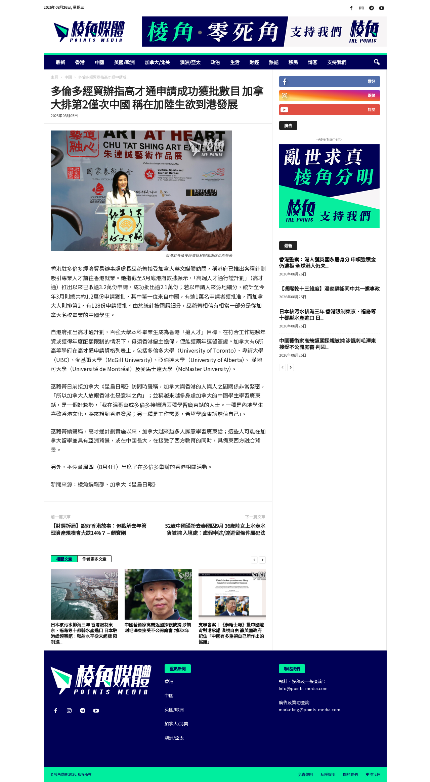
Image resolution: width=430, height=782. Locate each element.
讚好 (371, 81)
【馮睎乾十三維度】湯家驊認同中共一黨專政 (329, 288)
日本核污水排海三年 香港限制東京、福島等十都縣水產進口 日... (327, 314)
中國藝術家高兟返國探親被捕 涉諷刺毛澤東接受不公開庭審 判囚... (327, 343)
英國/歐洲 (124, 62)
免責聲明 (305, 774)
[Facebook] (351, 8)
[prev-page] (254, 559)
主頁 (54, 77)
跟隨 (371, 95)
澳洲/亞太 (190, 62)
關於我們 (350, 774)
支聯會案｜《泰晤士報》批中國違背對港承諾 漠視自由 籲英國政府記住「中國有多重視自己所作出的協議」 (231, 633)
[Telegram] (372, 8)
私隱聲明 (327, 774)
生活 (235, 62)
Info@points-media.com (303, 688)
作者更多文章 (94, 559)
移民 (293, 62)
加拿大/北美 (157, 62)
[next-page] (262, 559)
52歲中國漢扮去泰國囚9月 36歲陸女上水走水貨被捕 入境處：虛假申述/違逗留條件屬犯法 (215, 529)
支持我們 (337, 62)
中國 (99, 62)
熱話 (273, 62)
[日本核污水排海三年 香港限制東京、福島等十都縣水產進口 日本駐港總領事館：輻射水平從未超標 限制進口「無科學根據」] (84, 594)
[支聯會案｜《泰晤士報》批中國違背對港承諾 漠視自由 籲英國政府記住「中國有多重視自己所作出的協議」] (232, 594)
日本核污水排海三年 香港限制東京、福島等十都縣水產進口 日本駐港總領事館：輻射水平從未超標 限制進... (84, 633)
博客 (312, 62)
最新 (60, 62)
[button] (376, 62)
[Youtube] (382, 8)
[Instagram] (361, 8)
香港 (80, 62)
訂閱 (371, 109)
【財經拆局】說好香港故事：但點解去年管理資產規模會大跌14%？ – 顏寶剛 (98, 529)
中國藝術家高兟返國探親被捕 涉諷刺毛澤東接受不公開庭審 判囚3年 (158, 627)
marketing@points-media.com (309, 709)
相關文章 (64, 559)
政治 (215, 62)
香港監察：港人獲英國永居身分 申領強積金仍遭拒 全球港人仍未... (327, 262)
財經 (254, 62)
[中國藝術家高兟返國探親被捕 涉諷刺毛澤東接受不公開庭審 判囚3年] (158, 594)
